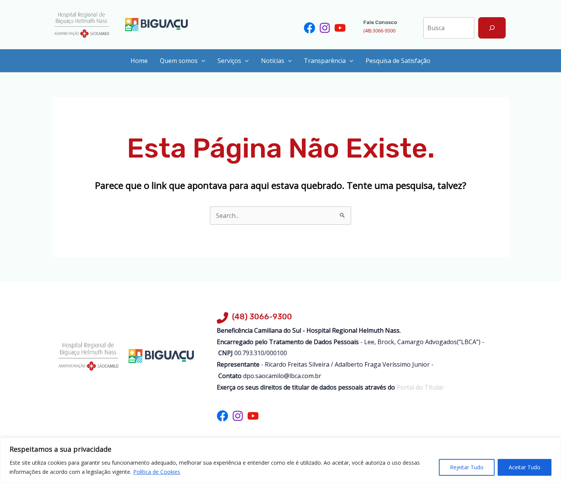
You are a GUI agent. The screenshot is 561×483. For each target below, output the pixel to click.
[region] (280, 460)
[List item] (309, 28)
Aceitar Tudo (524, 467)
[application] (201, 60)
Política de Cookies (156, 471)
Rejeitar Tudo (467, 467)
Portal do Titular (419, 387)
